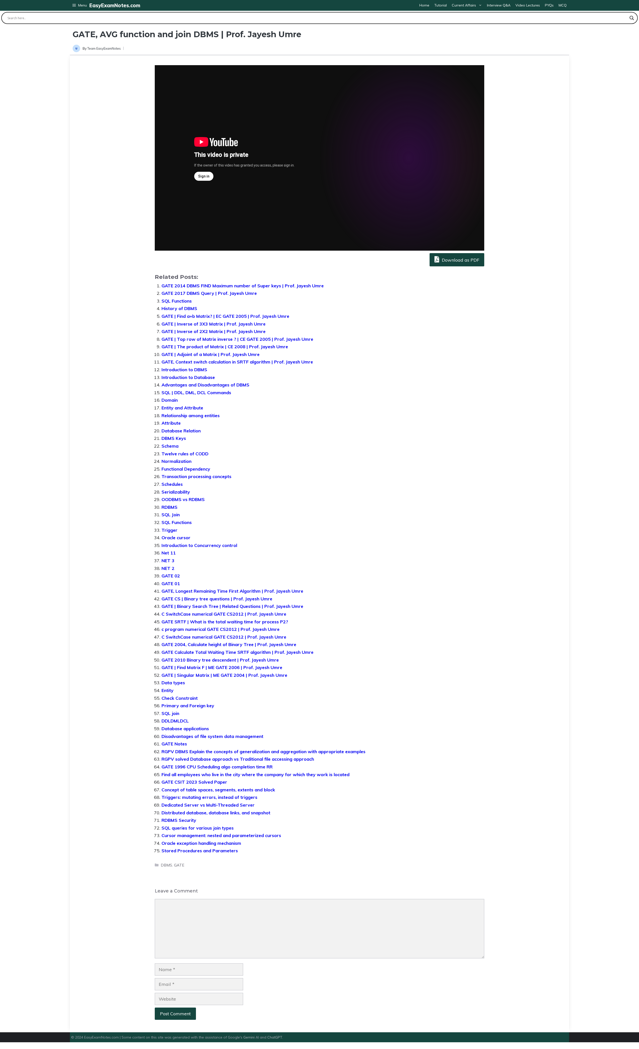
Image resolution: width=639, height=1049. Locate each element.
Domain (169, 400)
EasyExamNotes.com (114, 5)
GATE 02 (170, 576)
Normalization (176, 461)
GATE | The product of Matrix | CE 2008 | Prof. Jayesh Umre (224, 347)
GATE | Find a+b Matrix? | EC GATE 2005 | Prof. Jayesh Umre (225, 316)
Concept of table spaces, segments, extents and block (218, 790)
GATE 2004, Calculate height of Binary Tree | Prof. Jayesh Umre (228, 644)
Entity (167, 690)
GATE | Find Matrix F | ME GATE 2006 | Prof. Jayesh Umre (221, 667)
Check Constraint (179, 698)
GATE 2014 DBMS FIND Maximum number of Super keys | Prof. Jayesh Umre (242, 286)
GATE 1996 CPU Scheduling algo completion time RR (217, 767)
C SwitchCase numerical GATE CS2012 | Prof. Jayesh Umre (223, 614)
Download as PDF (460, 260)
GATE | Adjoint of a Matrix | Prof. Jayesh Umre (210, 354)
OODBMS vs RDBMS (183, 499)
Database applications (185, 728)
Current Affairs (464, 5)
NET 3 (167, 560)
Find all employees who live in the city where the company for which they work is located (255, 774)
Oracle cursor (175, 537)
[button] (79, 5)
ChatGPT (274, 1037)
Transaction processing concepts (196, 476)
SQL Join (170, 515)
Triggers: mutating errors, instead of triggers (209, 797)
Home (424, 5)
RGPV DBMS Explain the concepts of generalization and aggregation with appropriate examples (263, 751)
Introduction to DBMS (184, 369)
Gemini (249, 1037)
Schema (169, 446)
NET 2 (167, 568)
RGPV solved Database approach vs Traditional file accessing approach (237, 759)
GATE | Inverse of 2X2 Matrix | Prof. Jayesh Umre (213, 331)
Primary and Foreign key (187, 705)
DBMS (166, 865)
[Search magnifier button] (631, 17)
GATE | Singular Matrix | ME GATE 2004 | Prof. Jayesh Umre (224, 675)
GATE (179, 865)
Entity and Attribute (182, 408)
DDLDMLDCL (175, 721)
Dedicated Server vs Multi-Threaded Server (208, 805)
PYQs (549, 5)
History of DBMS (179, 308)
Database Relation (181, 431)
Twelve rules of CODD (184, 454)
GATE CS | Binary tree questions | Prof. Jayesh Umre (216, 599)
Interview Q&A (498, 5)
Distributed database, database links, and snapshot (215, 813)
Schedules (172, 484)
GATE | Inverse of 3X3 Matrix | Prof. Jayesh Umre (213, 324)
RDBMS (169, 507)
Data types (173, 683)
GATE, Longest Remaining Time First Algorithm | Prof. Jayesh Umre (232, 591)
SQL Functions (176, 301)
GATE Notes (174, 744)
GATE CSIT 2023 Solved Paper (194, 782)
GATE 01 (170, 583)
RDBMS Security (178, 820)
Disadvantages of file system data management (212, 736)
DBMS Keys (173, 438)
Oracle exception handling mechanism (201, 843)
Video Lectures (527, 5)
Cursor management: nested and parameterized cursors (221, 835)
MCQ (563, 5)
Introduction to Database (188, 377)
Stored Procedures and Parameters (199, 851)
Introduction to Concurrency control (199, 545)
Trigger (169, 530)
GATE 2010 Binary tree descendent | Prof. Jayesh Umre (220, 660)
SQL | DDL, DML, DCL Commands (196, 392)
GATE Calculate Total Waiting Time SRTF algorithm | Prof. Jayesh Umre (237, 652)
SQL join (170, 713)
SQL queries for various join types (197, 828)
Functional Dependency (185, 469)
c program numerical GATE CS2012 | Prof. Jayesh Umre (220, 629)
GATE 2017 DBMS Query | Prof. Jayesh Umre (209, 293)
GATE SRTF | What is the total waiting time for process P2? (224, 622)
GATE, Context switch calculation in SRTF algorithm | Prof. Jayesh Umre (237, 362)
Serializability (175, 492)
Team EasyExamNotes (104, 48)
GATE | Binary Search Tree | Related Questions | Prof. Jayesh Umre (232, 606)
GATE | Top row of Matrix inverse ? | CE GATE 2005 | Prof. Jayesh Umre (237, 339)
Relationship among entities (190, 415)
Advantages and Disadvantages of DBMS (205, 385)
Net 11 (168, 553)
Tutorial (440, 5)
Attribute (171, 423)
